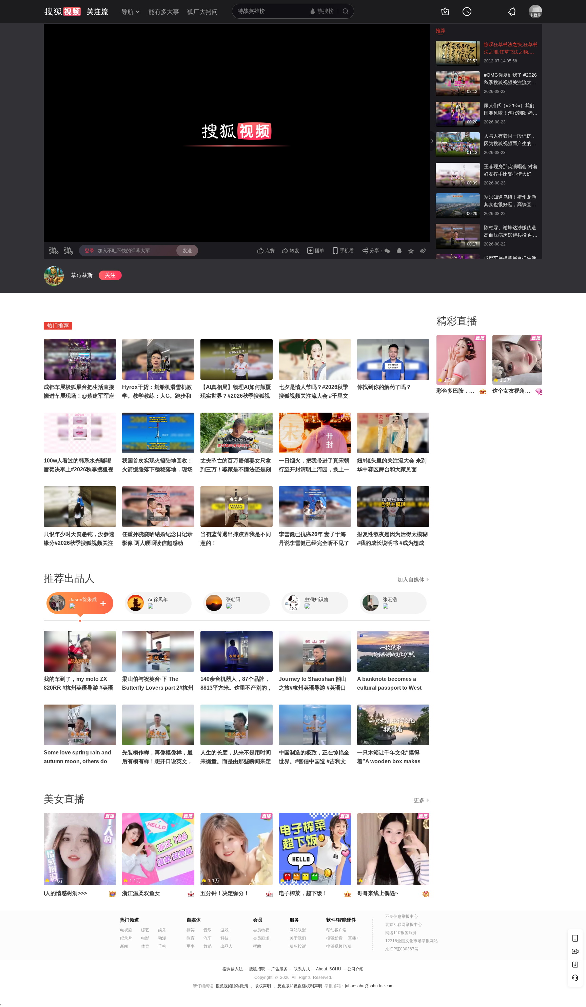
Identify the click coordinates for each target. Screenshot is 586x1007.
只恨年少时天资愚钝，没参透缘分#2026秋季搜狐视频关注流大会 (79, 543)
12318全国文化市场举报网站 (411, 941)
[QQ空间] (411, 250)
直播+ (353, 938)
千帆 (162, 946)
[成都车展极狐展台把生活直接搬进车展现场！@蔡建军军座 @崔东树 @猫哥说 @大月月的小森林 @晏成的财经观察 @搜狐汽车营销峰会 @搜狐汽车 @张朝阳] (458, 257)
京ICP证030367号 (401, 949)
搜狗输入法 (232, 969)
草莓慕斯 (82, 275)
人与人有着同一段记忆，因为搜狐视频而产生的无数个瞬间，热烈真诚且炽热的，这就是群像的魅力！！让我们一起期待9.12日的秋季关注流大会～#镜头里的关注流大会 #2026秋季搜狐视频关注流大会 (511, 140)
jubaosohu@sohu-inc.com (369, 986)
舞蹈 (207, 946)
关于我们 (298, 938)
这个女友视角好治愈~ (518, 391)
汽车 (207, 938)
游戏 (224, 930)
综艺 (145, 930)
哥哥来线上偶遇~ (377, 893)
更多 (419, 800)
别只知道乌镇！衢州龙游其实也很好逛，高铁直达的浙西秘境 (510, 201)
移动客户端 (336, 930)
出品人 (226, 946)
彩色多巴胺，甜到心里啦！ (469, 391)
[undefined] (54, 276)
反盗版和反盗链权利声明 (299, 986)
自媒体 (194, 920)
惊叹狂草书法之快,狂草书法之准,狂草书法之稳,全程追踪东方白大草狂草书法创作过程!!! (511, 49)
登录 (89, 250)
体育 (145, 946)
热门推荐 (58, 326)
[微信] (387, 250)
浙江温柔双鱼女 (141, 893)
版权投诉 (298, 946)
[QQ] (399, 250)
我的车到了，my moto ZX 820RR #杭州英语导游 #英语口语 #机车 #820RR (78, 687)
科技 (224, 938)
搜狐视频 (63, 11)
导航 (127, 12)
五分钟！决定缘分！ (224, 893)
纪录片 (126, 938)
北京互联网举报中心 (403, 924)
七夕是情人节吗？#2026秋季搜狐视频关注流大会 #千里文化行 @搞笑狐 (313, 396)
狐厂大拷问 (202, 12)
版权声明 (263, 986)
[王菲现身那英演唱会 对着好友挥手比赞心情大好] (458, 166)
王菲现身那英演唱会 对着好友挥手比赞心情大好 (511, 170)
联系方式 (302, 969)
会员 (257, 920)
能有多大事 (164, 12)
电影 (145, 938)
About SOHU (328, 969)
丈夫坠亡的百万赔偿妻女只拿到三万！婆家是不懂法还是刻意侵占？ (235, 469)
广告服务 (279, 969)
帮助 (257, 946)
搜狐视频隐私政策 (232, 986)
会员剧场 (261, 938)
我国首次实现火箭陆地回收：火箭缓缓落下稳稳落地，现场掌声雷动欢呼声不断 (157, 469)
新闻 (124, 946)
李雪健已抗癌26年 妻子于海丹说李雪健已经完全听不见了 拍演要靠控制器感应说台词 (314, 543)
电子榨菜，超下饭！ (303, 893)
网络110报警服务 (401, 932)
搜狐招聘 (257, 969)
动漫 (162, 938)
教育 (191, 938)
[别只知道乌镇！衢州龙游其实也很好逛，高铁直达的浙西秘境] (458, 196)
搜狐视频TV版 (339, 946)
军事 (191, 946)
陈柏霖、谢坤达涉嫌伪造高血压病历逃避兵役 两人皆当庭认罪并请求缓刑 (511, 232)
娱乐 (162, 930)
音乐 (207, 930)
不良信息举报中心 (401, 916)
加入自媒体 (411, 580)
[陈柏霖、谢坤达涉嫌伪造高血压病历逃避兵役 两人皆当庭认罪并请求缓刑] (458, 227)
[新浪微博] (422, 250)
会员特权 (261, 930)
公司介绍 (355, 969)
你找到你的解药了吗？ (384, 387)
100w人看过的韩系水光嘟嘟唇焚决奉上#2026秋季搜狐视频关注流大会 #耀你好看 (78, 469)
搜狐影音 (334, 938)
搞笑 (191, 930)
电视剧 (126, 930)
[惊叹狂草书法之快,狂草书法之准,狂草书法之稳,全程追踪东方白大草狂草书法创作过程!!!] (458, 44)
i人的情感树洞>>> (65, 893)
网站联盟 (298, 930)
